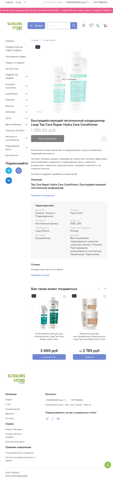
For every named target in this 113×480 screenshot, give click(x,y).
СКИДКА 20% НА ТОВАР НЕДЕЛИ (14, 49)
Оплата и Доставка (14, 429)
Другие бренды (13, 124)
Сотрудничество (13, 409)
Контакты (10, 418)
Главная (9, 2)
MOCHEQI (10, 112)
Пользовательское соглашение (19, 452)
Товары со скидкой (15, 62)
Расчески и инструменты (12, 138)
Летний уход (12, 68)
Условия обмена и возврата (14, 435)
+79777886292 (100, 2)
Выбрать (89, 357)
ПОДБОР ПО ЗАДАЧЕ (12, 76)
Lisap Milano (49, 40)
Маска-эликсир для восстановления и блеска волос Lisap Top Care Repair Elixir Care (89, 336)
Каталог (39, 25)
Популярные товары (16, 56)
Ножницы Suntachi (15, 130)
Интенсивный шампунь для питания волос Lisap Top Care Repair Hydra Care (49, 336)
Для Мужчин (12, 155)
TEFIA (8, 118)
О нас (18, 2)
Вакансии (10, 413)
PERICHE (10, 99)
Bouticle (10, 105)
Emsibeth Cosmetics (11, 86)
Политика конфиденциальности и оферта (21, 459)
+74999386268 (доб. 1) (76, 2)
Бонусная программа (15, 441)
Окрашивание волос (12, 147)
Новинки (10, 40)
